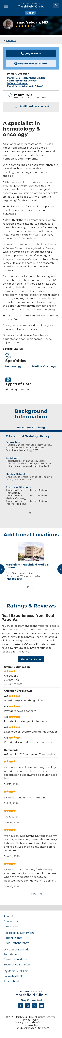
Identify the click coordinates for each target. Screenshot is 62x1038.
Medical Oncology (44, 366)
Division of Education (17, 949)
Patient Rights (13, 937)
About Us (10, 916)
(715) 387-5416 (33, 53)
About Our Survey (31, 659)
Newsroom (11, 926)
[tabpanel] (31, 469)
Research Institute (15, 959)
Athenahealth (12, 981)
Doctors (11, 40)
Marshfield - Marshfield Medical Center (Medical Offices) (26, 79)
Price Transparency (16, 943)
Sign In (30, 12)
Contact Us (11, 921)
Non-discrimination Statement (32, 1028)
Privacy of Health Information (32, 1022)
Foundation (11, 954)
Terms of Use (31, 1025)
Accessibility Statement (19, 932)
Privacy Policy (31, 1019)
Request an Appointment (33, 63)
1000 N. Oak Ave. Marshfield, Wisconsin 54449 (25, 85)
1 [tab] (30, 513)
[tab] (31, 429)
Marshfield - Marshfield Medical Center (27, 566)
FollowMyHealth (14, 976)
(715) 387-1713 (14, 578)
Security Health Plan (17, 964)
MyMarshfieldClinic (16, 971)
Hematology (13, 366)
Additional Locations (33, 106)
